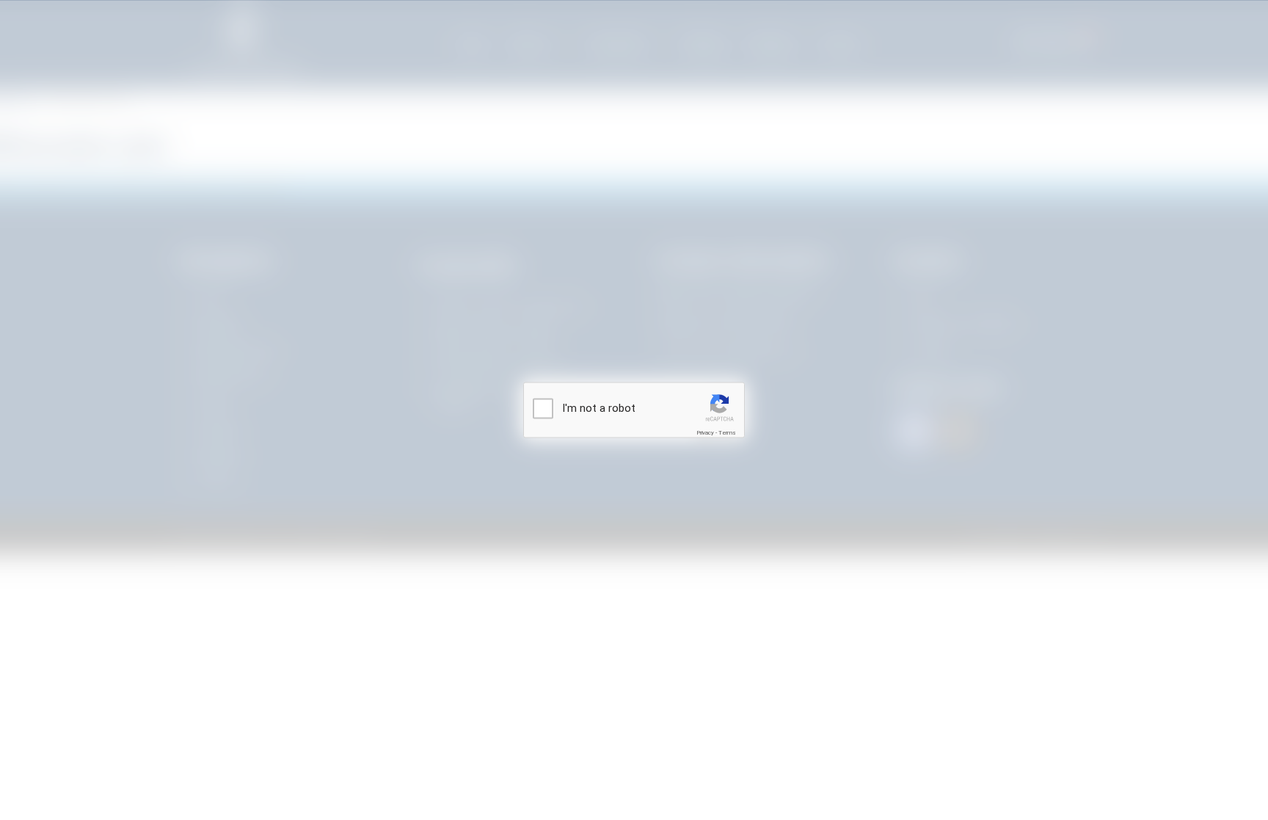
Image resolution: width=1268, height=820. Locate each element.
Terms (727, 432)
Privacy (705, 432)
